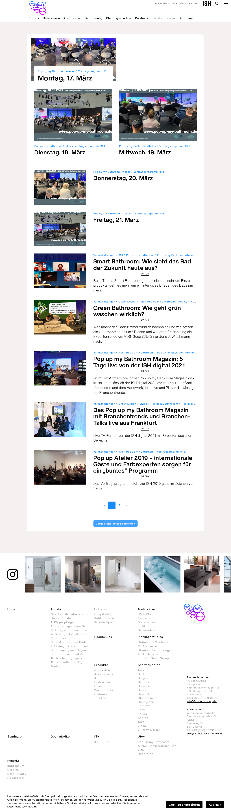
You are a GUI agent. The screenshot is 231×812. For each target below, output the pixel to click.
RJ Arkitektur (148, 646)
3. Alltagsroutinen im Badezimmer (72, 630)
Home (11, 609)
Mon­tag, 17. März (65, 78)
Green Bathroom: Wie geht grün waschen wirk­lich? (137, 310)
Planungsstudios (118, 18)
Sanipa (143, 718)
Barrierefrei (146, 630)
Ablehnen (215, 805)
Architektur (72, 18)
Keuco (142, 714)
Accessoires (103, 674)
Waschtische (104, 690)
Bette (142, 674)
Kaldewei (144, 706)
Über (183, 3)
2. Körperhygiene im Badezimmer (72, 626)
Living (143, 404)
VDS (141, 750)
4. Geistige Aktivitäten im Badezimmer (72, 634)
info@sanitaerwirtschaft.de (205, 733)
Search (217, 3)
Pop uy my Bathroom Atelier (56, 71)
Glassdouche (147, 698)
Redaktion (145, 754)
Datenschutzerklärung (22, 806)
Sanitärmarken (163, 18)
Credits (13, 770)
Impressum (15, 766)
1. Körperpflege (62, 622)
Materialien (146, 622)
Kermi (142, 710)
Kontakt (193, 3)
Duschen (100, 686)
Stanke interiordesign (154, 650)
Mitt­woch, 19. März (145, 152)
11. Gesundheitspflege (67, 662)
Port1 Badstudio (150, 654)
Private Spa (103, 622)
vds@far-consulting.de (202, 701)
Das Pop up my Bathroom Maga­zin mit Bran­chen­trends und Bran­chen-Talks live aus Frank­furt (141, 416)
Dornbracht (146, 686)
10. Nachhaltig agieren (68, 658)
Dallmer (143, 682)
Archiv (55, 666)
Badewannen (104, 682)
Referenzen (51, 18)
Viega (142, 726)
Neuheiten (102, 670)
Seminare (186, 18)
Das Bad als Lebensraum (69, 614)
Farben (143, 618)
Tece (141, 722)
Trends (34, 18)
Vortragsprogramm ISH (93, 71)
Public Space (104, 618)
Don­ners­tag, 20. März (123, 178)
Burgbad (144, 678)
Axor (141, 670)
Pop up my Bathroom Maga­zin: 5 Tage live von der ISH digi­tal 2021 (139, 361)
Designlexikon (161, 3)
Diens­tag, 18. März (59, 152)
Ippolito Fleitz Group (153, 658)
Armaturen (102, 678)
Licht (141, 626)
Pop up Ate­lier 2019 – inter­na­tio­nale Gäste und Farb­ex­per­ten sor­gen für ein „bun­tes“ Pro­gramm (142, 464)
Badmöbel (102, 694)
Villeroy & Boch (149, 730)
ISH (175, 3)
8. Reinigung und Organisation (72, 650)
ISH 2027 (101, 742)
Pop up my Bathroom (140, 255)
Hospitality (102, 614)
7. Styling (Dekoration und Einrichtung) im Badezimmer (72, 646)
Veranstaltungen (104, 255)
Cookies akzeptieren (184, 805)
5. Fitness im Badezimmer (71, 638)
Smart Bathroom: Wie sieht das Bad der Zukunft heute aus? (142, 264)
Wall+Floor (146, 614)
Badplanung (94, 18)
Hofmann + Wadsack (153, 642)
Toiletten (101, 698)
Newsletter (16, 778)
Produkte (142, 18)
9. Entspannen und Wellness (72, 654)
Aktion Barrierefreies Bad (157, 746)
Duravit (143, 690)
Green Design (127, 301)
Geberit (143, 694)
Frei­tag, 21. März (116, 219)
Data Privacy (16, 774)
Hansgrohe (146, 702)
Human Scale (61, 618)
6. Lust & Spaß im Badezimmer (72, 642)
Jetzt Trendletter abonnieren (115, 523)
